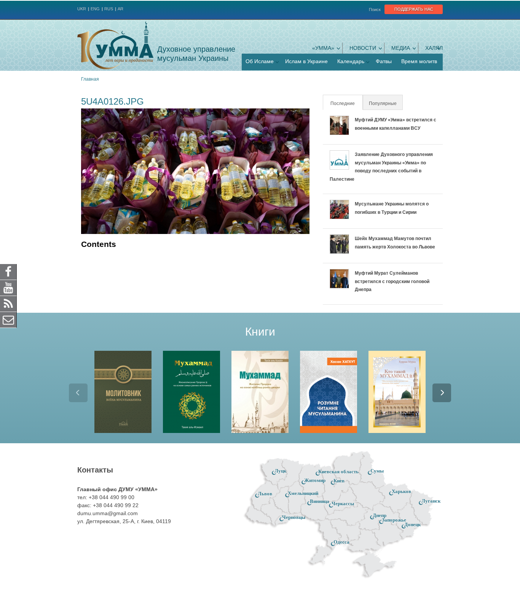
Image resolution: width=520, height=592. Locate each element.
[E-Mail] (8, 320)
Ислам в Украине (306, 61)
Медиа (400, 48)
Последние (346, 103)
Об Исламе (260, 61)
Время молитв (419, 61)
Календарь (350, 61)
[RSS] (8, 304)
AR (120, 8)
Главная (90, 79)
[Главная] (115, 45)
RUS (108, 8)
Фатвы (384, 61)
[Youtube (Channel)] (8, 288)
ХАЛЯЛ (434, 48)
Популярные (383, 103)
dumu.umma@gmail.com (107, 513)
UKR (81, 8)
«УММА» (323, 48)
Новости (362, 48)
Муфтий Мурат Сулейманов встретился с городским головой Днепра (392, 281)
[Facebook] (8, 272)
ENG (95, 8)
